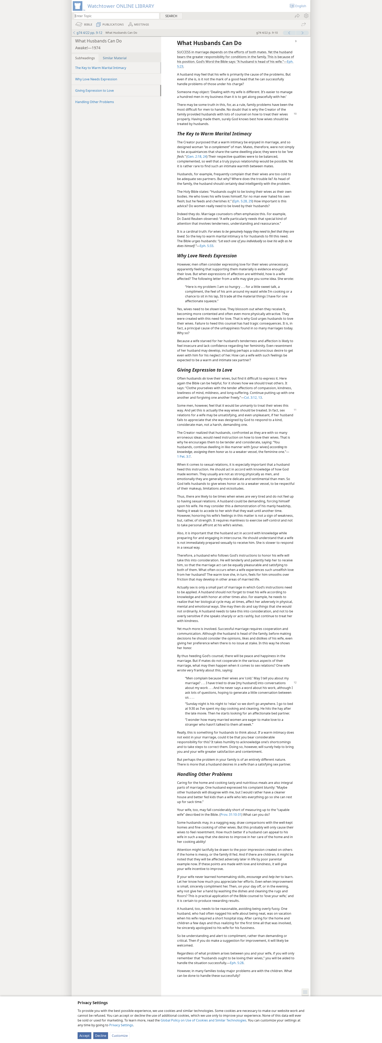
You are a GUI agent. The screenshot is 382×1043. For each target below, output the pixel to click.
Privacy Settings (121, 1025)
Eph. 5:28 (237, 963)
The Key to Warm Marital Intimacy (100, 68)
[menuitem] (305, 16)
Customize (120, 1035)
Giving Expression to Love (94, 90)
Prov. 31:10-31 (230, 814)
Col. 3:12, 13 (253, 397)
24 (204, 156)
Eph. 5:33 (206, 246)
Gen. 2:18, (194, 156)
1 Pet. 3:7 (184, 456)
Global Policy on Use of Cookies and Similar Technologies (203, 1020)
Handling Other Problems (94, 102)
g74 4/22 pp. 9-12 (89, 33)
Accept (84, 1035)
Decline (100, 1035)
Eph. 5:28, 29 (242, 201)
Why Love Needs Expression (96, 79)
